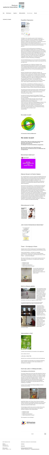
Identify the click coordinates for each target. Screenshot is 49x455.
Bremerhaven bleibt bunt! (28, 155)
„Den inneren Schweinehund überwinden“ (32, 225)
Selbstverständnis (22, 13)
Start (3, 13)
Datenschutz (23, 445)
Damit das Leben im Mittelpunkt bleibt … (32, 368)
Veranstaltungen (29, 13)
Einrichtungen (8, 13)
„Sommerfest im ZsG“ (27, 333)
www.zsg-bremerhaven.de (35, 449)
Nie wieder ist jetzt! (26, 115)
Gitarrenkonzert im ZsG (27, 205)
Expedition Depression (27, 20)
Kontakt (35, 13)
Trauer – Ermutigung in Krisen (29, 246)
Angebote (15, 13)
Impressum (22, 443)
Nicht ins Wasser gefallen (28, 286)
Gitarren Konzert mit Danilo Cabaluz (31, 174)
